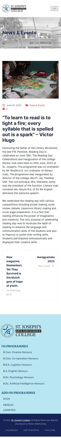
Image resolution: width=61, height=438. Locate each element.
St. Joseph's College (20, 420)
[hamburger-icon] (54, 8)
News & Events (37, 105)
